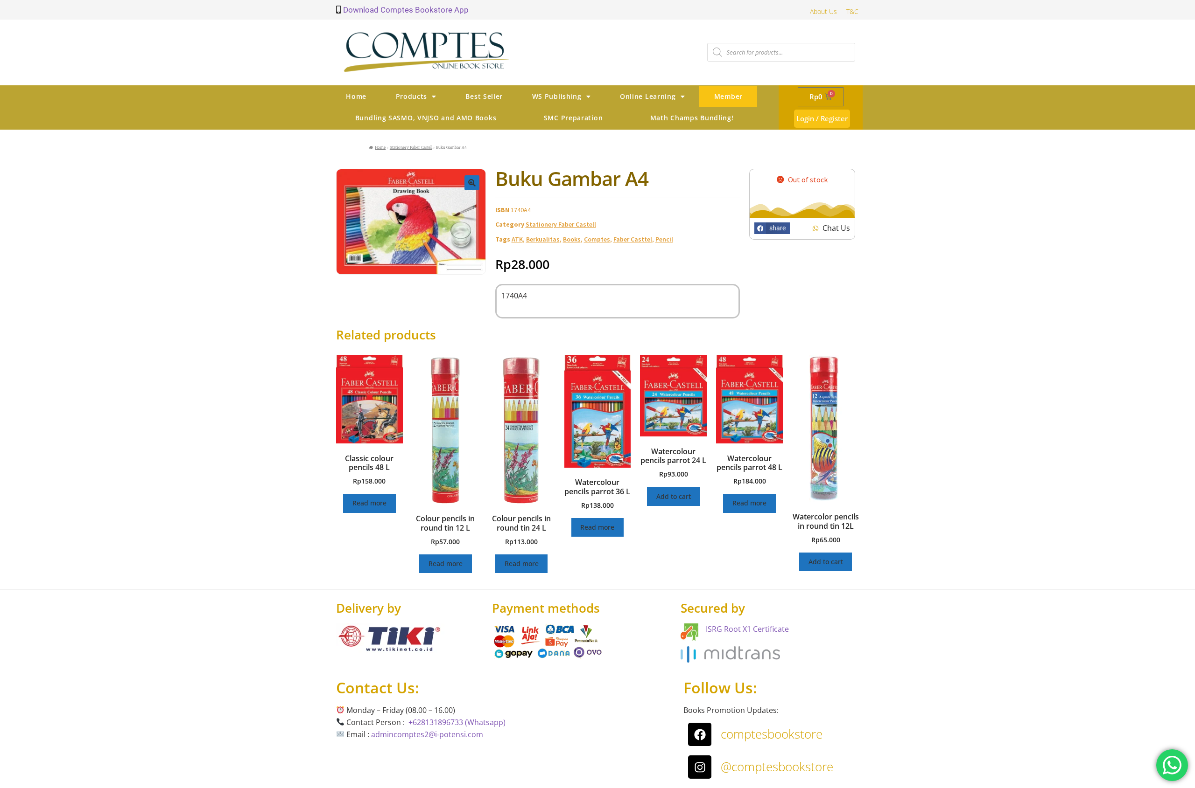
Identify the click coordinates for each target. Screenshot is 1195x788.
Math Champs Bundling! (692, 117)
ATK (517, 239)
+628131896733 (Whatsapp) (457, 722)
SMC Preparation (573, 117)
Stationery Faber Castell (411, 147)
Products (412, 96)
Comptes (597, 239)
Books (572, 239)
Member (728, 96)
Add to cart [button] (673, 496)
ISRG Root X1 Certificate (747, 629)
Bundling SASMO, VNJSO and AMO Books (426, 117)
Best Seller (484, 96)
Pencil (664, 239)
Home (356, 96)
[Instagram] (699, 767)
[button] (471, 182)
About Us (823, 11)
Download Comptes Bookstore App (405, 9)
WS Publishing (557, 96)
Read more (369, 502)
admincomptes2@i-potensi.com (427, 734)
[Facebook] (699, 734)
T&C (852, 11)
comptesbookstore (771, 734)
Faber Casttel (632, 239)
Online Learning (648, 96)
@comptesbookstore (777, 766)
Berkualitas (543, 239)
